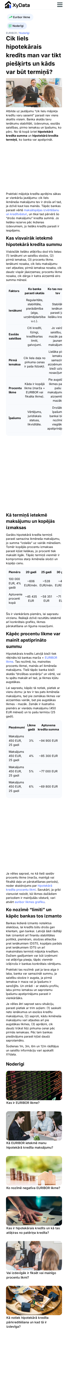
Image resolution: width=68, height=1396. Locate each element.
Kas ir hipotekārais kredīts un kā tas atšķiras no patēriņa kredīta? (33, 1230)
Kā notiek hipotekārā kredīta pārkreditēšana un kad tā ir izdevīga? (27, 1322)
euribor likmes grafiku (30, 902)
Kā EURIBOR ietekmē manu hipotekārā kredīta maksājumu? (29, 1145)
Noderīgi (18, 26)
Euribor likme (21, 17)
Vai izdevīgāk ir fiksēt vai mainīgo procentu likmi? (31, 1275)
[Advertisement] (36, 166)
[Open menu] (59, 4)
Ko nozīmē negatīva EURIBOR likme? (33, 1188)
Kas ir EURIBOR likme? (23, 1103)
